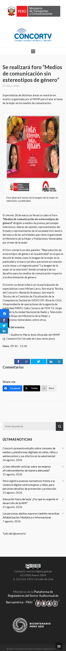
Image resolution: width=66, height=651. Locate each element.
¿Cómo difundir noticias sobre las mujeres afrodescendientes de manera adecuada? (27, 468)
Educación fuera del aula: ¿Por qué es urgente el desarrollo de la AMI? (30, 501)
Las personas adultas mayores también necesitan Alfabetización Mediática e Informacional (31, 515)
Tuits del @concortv (14, 533)
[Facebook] (4, 313)
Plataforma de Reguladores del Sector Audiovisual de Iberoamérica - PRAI (32, 597)
